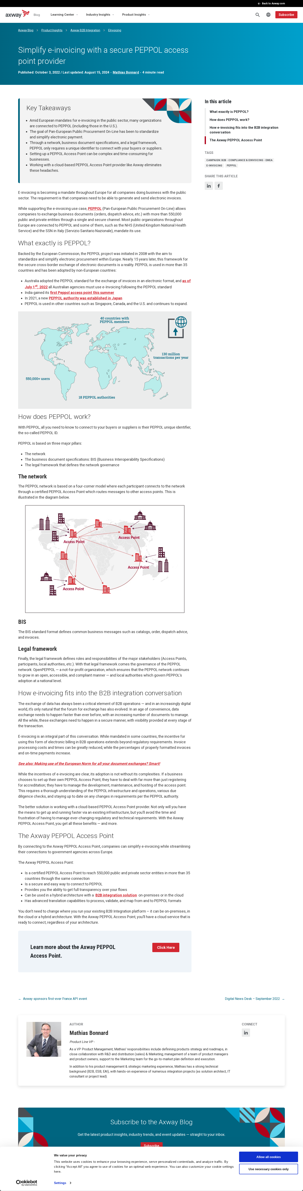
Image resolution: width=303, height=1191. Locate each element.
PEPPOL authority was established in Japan (85, 298)
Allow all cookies (268, 1157)
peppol (231, 165)
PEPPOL (95, 208)
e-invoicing (214, 165)
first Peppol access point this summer (82, 292)
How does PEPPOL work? (229, 120)
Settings (60, 1183)
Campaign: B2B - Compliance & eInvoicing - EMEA (239, 160)
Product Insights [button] (134, 14)
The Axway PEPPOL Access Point (236, 140)
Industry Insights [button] (98, 14)
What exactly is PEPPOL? (229, 112)
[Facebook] (219, 186)
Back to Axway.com (273, 3)
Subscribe (286, 15)
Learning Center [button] (62, 14)
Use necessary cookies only (269, 1169)
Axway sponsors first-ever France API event (55, 999)
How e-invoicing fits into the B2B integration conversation (244, 130)
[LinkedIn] (209, 186)
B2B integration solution (116, 895)
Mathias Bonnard (126, 72)
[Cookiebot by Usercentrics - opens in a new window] (27, 1183)
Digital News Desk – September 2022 (252, 999)
